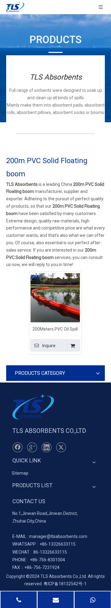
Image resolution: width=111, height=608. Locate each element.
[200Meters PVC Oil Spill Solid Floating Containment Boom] (55, 297)
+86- (43, 544)
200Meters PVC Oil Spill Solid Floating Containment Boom (55, 329)
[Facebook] (18, 447)
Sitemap (20, 473)
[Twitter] (61, 447)
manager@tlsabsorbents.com (58, 536)
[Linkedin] (46, 447)
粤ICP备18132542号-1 (65, 583)
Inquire (49, 345)
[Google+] (32, 447)
